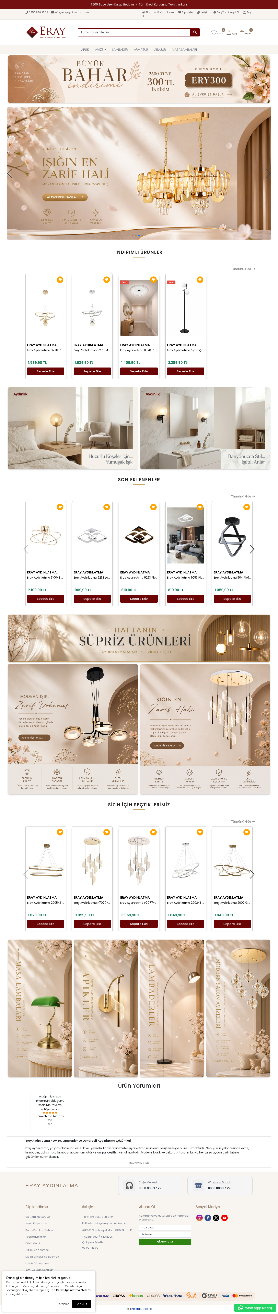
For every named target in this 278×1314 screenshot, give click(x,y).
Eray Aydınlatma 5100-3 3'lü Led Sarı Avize (45, 578)
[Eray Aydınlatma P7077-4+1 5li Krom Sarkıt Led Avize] (139, 861)
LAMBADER (120, 49)
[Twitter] (216, 1217)
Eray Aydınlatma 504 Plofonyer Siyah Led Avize (232, 578)
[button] (231, 32)
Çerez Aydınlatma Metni (72, 1290)
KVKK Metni (32, 1243)
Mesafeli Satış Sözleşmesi (42, 1257)
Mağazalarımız (166, 12)
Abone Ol (166, 1242)
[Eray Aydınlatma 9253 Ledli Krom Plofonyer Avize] (92, 535)
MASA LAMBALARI (184, 49)
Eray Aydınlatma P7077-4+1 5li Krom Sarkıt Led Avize (139, 903)
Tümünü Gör (241, 269)
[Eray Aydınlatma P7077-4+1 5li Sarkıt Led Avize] (92, 861)
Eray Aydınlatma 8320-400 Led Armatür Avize (139, 350)
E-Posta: (88, 1223)
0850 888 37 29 (38, 12)
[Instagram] (200, 1217)
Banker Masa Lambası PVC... (50, 1117)
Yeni (124, 282)
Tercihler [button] (63, 1304)
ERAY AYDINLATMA (42, 345)
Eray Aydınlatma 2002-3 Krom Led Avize (185, 903)
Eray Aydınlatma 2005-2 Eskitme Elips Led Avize (45, 903)
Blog (148, 12)
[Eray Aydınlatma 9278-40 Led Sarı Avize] (45, 308)
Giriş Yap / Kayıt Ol (228, 12)
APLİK (85, 49)
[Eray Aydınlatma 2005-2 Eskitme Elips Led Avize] (45, 860)
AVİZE (99, 49)
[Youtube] (225, 1217)
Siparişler (187, 12)
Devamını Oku (139, 1163)
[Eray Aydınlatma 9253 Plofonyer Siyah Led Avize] (139, 535)
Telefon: (88, 1217)
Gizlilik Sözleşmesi (37, 1250)
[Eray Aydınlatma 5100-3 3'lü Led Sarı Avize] (45, 535)
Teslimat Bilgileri (36, 1237)
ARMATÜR (141, 49)
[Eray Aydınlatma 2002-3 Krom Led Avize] (185, 860)
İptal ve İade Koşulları (39, 1270)
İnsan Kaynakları (36, 1223)
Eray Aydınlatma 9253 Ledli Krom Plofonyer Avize (92, 578)
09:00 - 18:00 (90, 1248)
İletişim (205, 12)
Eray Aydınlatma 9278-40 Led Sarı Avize (45, 350)
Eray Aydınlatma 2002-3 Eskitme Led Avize (232, 903)
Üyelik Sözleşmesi (37, 1263)
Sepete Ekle (46, 371)
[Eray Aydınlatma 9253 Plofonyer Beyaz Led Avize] (185, 535)
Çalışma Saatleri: (94, 1242)
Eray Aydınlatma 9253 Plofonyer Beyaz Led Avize (185, 578)
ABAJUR (160, 49)
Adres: (86, 1230)
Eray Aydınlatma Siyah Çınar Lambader (185, 350)
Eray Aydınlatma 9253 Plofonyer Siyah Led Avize (139, 578)
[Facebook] (208, 1217)
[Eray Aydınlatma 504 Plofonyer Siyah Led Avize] (232, 535)
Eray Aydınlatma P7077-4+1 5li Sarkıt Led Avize (92, 903)
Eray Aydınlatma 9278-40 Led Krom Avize (92, 350)
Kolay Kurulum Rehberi (40, 1230)
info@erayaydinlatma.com (72, 12)
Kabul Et (81, 1304)
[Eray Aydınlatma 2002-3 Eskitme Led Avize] (232, 860)
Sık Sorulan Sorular (37, 1217)
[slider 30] (139, 173)
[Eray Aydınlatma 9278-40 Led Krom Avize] (92, 308)
